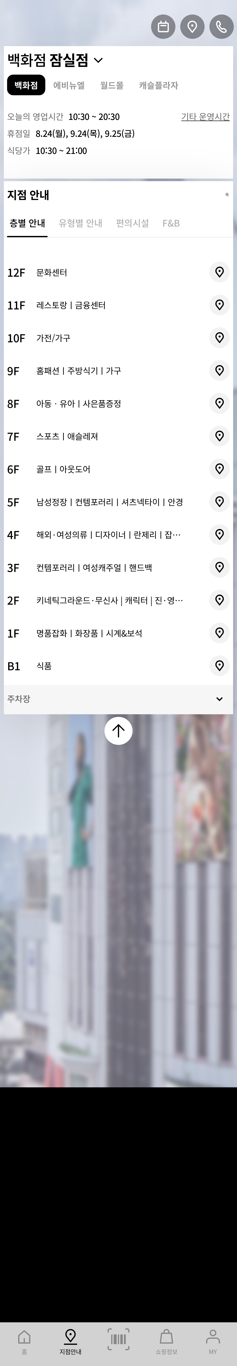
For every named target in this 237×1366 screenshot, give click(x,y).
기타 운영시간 (205, 116)
